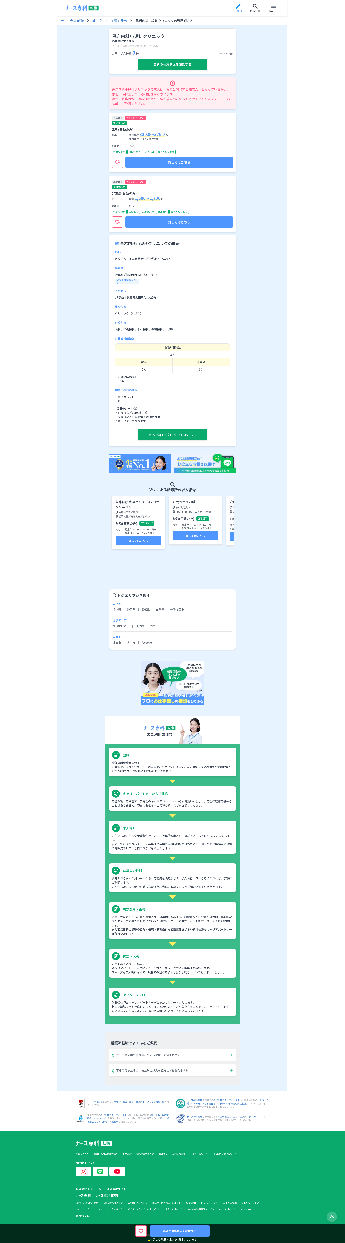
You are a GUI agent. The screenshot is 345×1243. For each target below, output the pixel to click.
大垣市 (131, 643)
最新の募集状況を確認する (172, 64)
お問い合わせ (178, 1153)
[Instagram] (83, 1171)
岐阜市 (117, 643)
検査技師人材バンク (113, 1202)
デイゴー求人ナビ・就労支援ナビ (143, 1209)
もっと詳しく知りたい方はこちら (172, 434)
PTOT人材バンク (209, 1202)
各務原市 (147, 643)
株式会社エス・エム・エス (127, 1101)
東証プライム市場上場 (153, 1101)
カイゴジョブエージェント (89, 1209)
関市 (152, 626)
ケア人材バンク (115, 1209)
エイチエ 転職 (230, 1202)
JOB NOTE (191, 1202)
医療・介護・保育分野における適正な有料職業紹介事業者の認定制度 (227, 1101)
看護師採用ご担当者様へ (106, 1153)
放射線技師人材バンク (87, 1202)
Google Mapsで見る (126, 281)
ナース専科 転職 (72, 20)
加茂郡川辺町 (121, 626)
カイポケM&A (83, 1216)
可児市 (139, 626)
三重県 (160, 609)
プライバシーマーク (256, 1116)
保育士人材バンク (174, 1209)
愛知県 (145, 609)
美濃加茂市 (119, 20)
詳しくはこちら (179, 162)
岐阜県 (97, 20)
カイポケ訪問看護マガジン (201, 1209)
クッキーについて (199, 1153)
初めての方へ (82, 1153)
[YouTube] (117, 1171)
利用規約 (127, 1153)
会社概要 (163, 1153)
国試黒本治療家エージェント (166, 1202)
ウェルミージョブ (250, 1202)
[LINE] (100, 1171)
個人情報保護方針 (145, 1153)
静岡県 (131, 609)
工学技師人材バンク (138, 1202)
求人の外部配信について (225, 1153)
